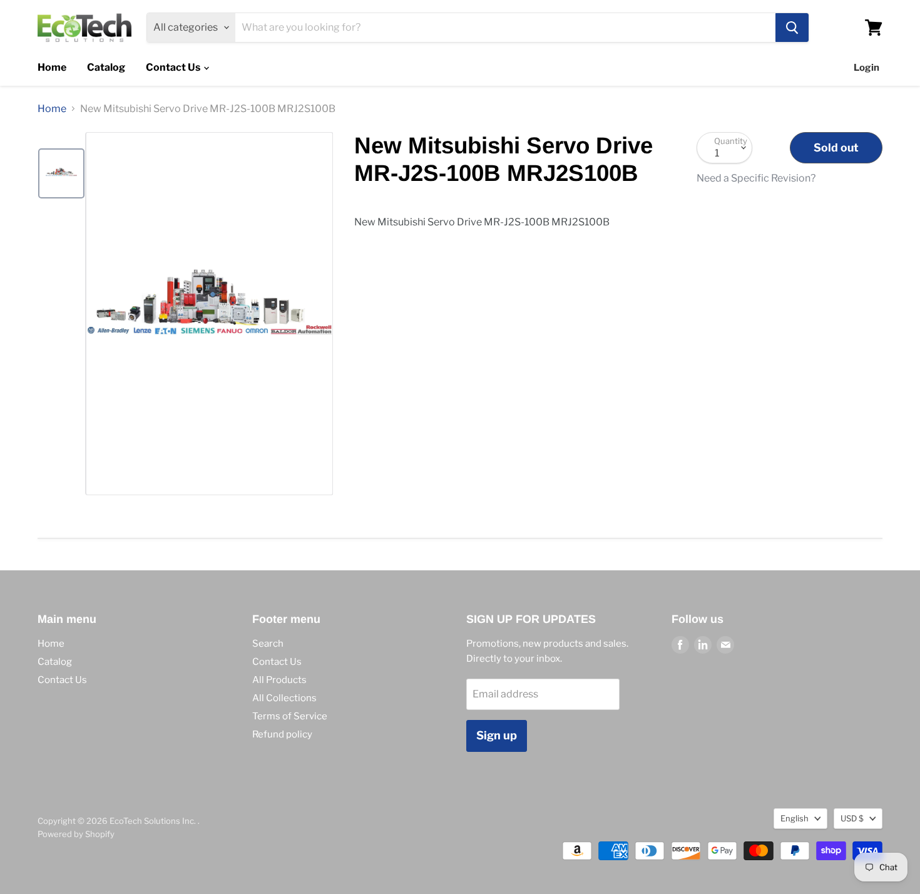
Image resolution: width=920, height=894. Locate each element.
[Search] (792, 27)
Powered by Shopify (76, 834)
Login (866, 67)
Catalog (106, 67)
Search (268, 643)
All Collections (284, 698)
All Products (279, 680)
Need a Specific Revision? (756, 178)
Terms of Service (289, 716)
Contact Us (174, 67)
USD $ (852, 818)
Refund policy (282, 734)
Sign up (496, 735)
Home (52, 67)
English (794, 818)
